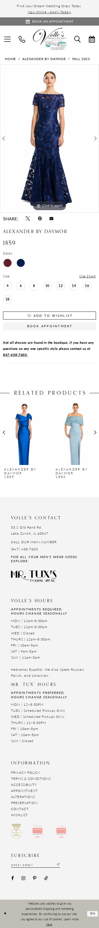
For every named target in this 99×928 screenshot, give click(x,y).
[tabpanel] (49, 138)
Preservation (24, 802)
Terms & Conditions (31, 778)
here (49, 924)
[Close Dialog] (5, 913)
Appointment (24, 790)
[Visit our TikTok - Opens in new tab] (46, 878)
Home (10, 58)
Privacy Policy (25, 772)
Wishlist (19, 815)
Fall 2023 (81, 58)
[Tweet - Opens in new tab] (28, 218)
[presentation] (24, 432)
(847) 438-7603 (24, 549)
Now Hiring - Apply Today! (50, 11)
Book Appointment (50, 326)
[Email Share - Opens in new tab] (51, 218)
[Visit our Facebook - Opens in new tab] (12, 878)
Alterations (23, 796)
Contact (19, 809)
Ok (93, 913)
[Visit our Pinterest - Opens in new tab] (35, 878)
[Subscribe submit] (57, 865)
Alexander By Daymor (44, 58)
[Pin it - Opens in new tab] (40, 218)
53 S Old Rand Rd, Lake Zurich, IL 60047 (29, 530)
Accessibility (24, 784)
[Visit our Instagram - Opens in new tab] (23, 878)
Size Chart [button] (87, 276)
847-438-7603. (15, 354)
